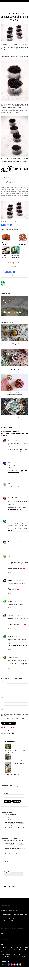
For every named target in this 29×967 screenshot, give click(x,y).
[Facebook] (9, 964)
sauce (25, 957)
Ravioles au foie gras (17, 568)
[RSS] (20, 964)
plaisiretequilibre (13, 498)
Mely (9, 440)
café (2, 947)
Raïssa (10, 657)
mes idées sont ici (22, 161)
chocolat (15, 947)
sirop (2, 959)
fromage (23, 949)
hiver (7, 952)
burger (26, 945)
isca (9, 521)
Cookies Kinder (14, 344)
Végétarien (3, 961)
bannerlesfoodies (12, 589)
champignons (8, 947)
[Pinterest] (14, 964)
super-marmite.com (22, 914)
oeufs (26, 952)
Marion (7, 840)
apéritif (10, 945)
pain (3, 954)
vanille (22, 959)
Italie (11, 952)
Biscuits (14, 274)
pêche (10, 956)
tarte (6, 959)
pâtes (7, 957)
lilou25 (10, 463)
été (8, 961)
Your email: (6, 793)
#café (14, 263)
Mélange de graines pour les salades (14, 760)
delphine (10, 636)
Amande (6, 945)
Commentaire (4, 684)
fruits (3, 952)
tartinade (10, 959)
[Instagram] (12, 964)
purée (3, 956)
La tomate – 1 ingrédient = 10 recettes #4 (14, 827)
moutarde (18, 952)
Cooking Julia (9, 846)
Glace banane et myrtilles (18, 763)
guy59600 (11, 580)
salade (20, 957)
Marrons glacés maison (14, 369)
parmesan (8, 954)
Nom (2, 698)
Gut (6, 843)
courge (3, 949)
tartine (15, 959)
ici (24, 922)
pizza (12, 954)
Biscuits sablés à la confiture (14, 394)
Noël (23, 952)
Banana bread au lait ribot (14, 509)
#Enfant (14, 266)
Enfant (11, 949)
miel (14, 952)
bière (22, 945)
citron (21, 947)
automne (15, 945)
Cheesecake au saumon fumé (13, 312)
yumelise (10, 483)
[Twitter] (17, 964)
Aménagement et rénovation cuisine (10, 910)
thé (18, 959)
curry (7, 949)
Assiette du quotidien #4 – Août (12, 774)
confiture (26, 947)
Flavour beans (12, 542)
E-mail (2, 703)
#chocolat (15, 265)
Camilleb (10, 615)
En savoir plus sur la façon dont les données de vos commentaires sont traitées (14, 732)
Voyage (26, 959)
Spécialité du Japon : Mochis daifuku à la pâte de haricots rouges (14, 419)
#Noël (14, 267)
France (16, 949)
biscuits (19, 945)
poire (15, 954)
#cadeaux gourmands (14, 262)
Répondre (11, 454)
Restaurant (14, 956)
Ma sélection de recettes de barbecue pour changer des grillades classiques (15, 751)
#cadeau (14, 260)
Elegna (10, 601)
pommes (24, 954)
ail (2, 945)
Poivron (18, 954)
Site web (2, 709)
